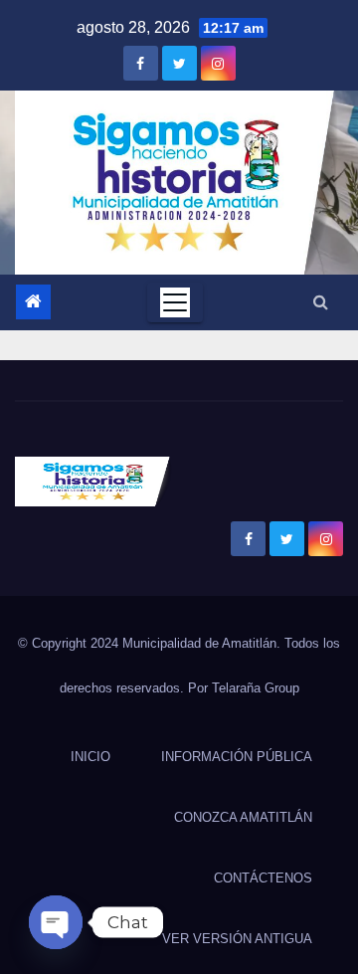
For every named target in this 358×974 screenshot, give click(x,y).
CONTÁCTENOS (263, 878)
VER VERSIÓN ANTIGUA (237, 938)
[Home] (33, 302)
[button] (320, 302)
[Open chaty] (56, 922)
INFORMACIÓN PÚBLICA (236, 756)
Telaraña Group (255, 688)
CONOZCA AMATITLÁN (243, 817)
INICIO (90, 756)
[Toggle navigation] (175, 302)
